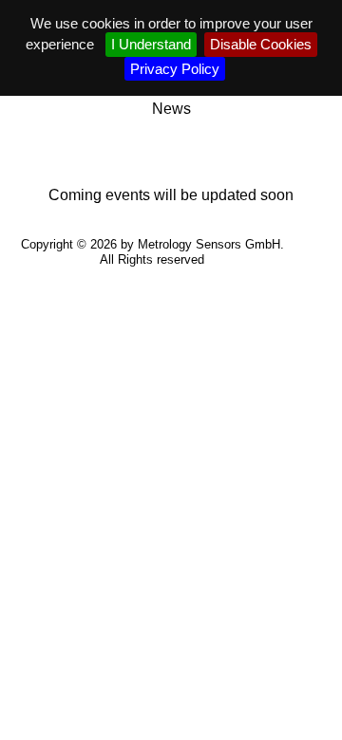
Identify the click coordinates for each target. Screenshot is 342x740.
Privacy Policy (174, 69)
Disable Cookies (261, 44)
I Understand (151, 44)
